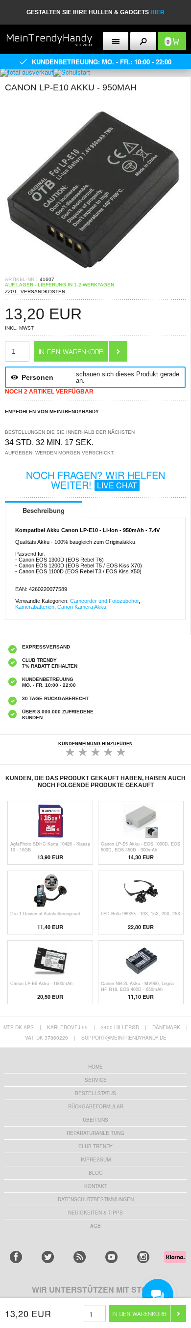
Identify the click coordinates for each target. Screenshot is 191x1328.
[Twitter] (48, 1257)
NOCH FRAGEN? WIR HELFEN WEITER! (95, 480)
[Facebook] (16, 1257)
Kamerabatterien (34, 607)
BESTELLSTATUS (95, 1093)
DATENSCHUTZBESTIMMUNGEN (96, 1199)
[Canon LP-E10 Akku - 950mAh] (93, 273)
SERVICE (96, 1079)
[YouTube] (111, 1257)
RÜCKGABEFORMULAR (95, 1106)
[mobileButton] (143, 41)
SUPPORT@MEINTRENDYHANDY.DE (124, 1037)
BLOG (96, 1172)
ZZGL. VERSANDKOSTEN (35, 291)
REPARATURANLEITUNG (95, 1133)
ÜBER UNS (95, 1119)
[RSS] (79, 1257)
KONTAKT (95, 1186)
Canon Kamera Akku (81, 607)
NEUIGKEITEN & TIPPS (95, 1212)
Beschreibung (44, 510)
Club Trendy (95, 1146)
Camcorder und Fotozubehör (104, 601)
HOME (95, 1066)
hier (157, 12)
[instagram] (143, 1257)
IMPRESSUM (96, 1159)
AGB (95, 1225)
